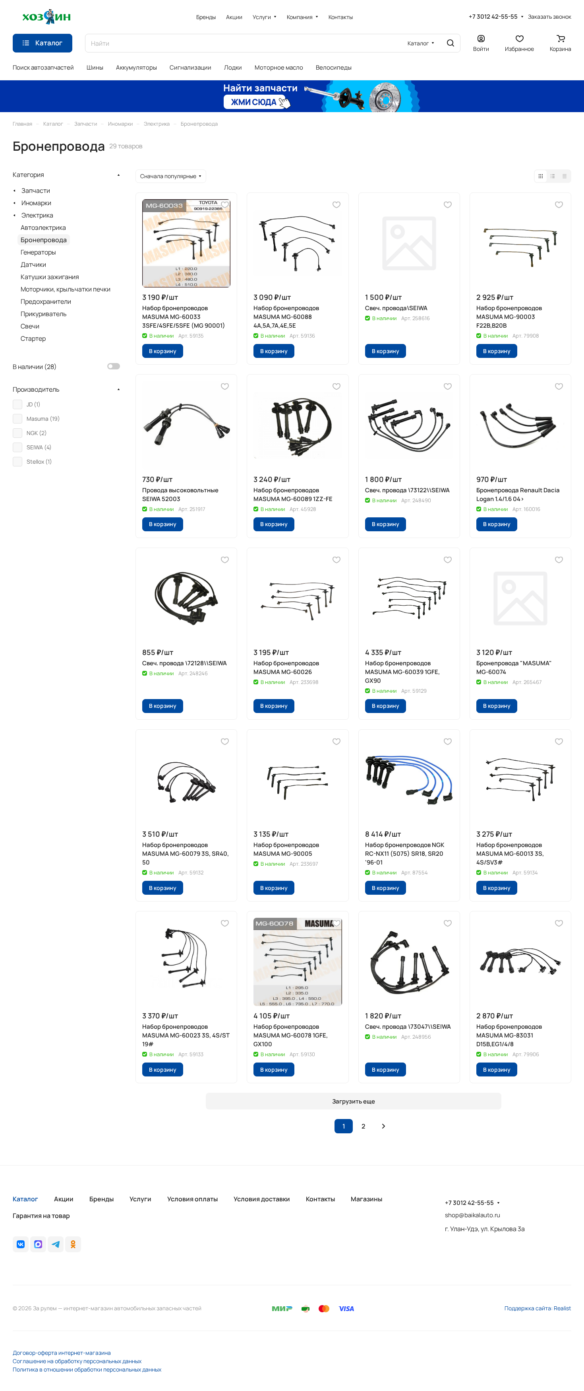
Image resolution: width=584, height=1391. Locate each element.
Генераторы (38, 252)
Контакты (320, 1199)
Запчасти (35, 190)
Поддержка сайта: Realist (538, 1308)
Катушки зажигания (50, 276)
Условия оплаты (192, 1199)
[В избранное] (225, 205)
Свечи (30, 326)
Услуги (140, 1199)
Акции (63, 1199)
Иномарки (36, 202)
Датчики (33, 264)
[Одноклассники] (73, 1244)
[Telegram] (56, 1244)
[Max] (38, 1244)
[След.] (383, 1126)
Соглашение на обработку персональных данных (77, 1361)
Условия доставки (262, 1199)
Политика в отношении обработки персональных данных (87, 1369)
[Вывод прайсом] (564, 176)
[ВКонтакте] (21, 1244)
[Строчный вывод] (553, 176)
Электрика (37, 215)
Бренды (101, 1199)
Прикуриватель (44, 313)
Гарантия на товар (41, 1215)
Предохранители (46, 301)
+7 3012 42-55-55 (493, 16)
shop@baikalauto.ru (472, 1215)
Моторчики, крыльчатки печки (65, 289)
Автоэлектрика (43, 227)
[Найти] (450, 43)
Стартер (33, 338)
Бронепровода (44, 239)
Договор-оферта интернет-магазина (62, 1352)
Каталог (25, 1199)
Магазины (366, 1199)
